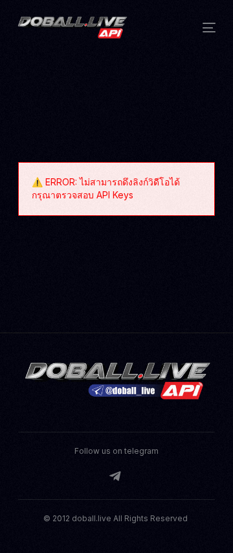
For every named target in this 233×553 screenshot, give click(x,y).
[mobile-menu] (204, 27)
